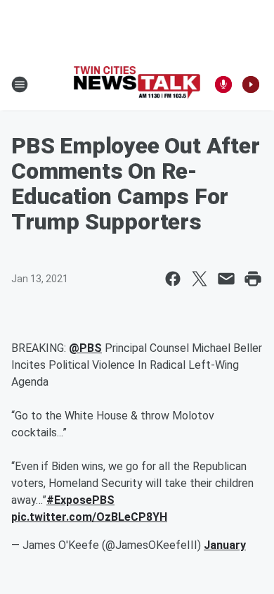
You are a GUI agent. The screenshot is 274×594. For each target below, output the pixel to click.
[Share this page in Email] (226, 279)
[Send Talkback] (223, 84)
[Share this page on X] (199, 279)
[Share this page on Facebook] (173, 279)
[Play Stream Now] (250, 84)
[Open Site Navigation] (19, 84)
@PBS (85, 348)
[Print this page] (253, 279)
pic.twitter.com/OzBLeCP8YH (89, 517)
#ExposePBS (80, 500)
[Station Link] (137, 84)
